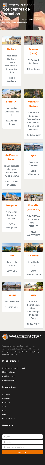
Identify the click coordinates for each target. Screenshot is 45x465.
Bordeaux (11, 49)
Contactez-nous (8, 418)
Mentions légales (9, 372)
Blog (4, 410)
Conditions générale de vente (14, 368)
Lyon (33, 155)
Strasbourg (33, 255)
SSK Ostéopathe (9, 380)
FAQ (4, 414)
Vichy (33, 295)
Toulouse (11, 295)
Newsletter (6, 398)
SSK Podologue (8, 376)
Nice (12, 255)
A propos (6, 394)
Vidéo (4, 406)
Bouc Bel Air (11, 102)
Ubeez (14, 355)
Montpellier (11, 205)
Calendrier (6, 402)
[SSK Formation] (19, 4)
